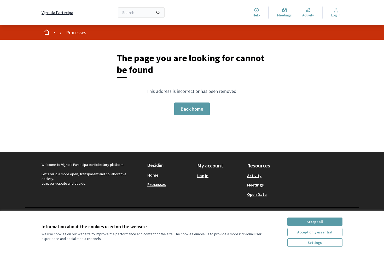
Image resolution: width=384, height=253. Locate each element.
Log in (202, 175)
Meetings (255, 185)
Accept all (315, 221)
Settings (315, 242)
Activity (254, 175)
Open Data (257, 194)
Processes (76, 32)
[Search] (158, 12)
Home (152, 175)
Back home (192, 109)
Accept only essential (314, 232)
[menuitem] (170, 175)
